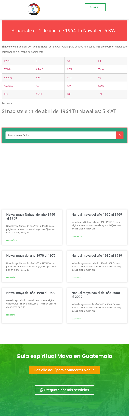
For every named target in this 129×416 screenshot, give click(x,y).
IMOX (70, 77)
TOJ (69, 94)
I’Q (99, 77)
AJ (68, 61)
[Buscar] (119, 135)
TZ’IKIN (7, 69)
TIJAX (101, 69)
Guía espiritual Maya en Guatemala (64, 356)
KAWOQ (8, 77)
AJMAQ (39, 69)
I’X (99, 61)
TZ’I (100, 94)
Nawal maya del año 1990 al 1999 (31, 293)
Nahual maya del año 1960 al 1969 (97, 214)
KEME (101, 85)
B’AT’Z (7, 61)
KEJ (6, 94)
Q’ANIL (39, 94)
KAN (69, 85)
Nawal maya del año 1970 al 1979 (31, 255)
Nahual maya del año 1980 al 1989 (97, 255)
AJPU (38, 77)
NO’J (69, 69)
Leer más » (11, 240)
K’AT (38, 85)
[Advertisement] (64, 168)
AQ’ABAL (8, 85)
